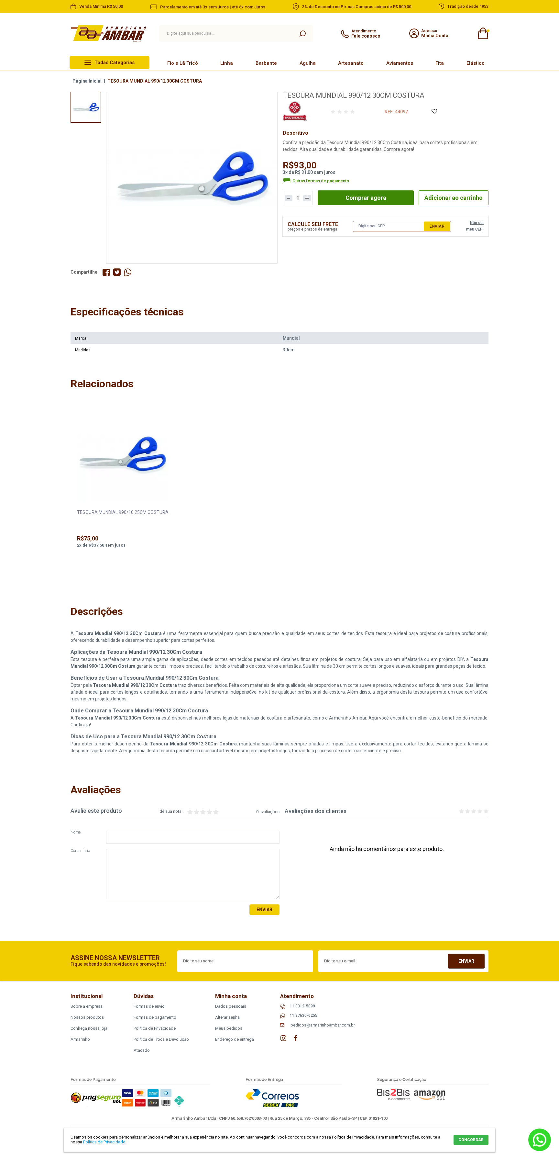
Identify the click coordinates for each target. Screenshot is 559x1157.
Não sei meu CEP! (475, 226)
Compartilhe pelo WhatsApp (127, 272)
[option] (86, 107)
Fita (439, 63)
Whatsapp (539, 1140)
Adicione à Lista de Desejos (434, 111)
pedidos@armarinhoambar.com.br (322, 1025)
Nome (76, 832)
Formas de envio (149, 1006)
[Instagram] (283, 1038)
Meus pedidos (228, 1028)
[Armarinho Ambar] (108, 33)
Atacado (142, 1050)
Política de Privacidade (155, 1028)
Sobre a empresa (87, 1006)
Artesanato (351, 63)
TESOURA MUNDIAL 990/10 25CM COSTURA (123, 512)
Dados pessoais (230, 1006)
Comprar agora (365, 197)
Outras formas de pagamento (320, 181)
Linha (226, 63)
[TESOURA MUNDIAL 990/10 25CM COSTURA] (123, 456)
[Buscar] (302, 33)
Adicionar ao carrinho (453, 197)
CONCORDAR (471, 1140)
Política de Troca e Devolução (161, 1039)
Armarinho (80, 1039)
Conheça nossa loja (89, 1028)
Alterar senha (227, 1017)
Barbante (266, 63)
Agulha (308, 63)
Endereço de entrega (234, 1039)
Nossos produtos (87, 1017)
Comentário (80, 851)
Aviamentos (399, 63)
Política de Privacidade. (104, 1142)
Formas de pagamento (155, 1017)
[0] (482, 33)
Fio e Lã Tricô (182, 63)
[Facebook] (295, 1038)
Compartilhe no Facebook (106, 272)
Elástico (475, 63)
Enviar (437, 226)
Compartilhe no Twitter (117, 272)
